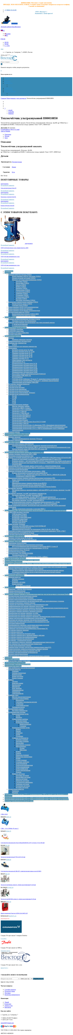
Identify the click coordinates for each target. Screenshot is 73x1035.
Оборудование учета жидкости (16, 98)
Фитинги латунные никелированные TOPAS (27, 280)
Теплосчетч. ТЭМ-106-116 (20, 413)
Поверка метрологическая (16, 591)
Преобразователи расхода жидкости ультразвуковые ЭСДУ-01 (28, 548)
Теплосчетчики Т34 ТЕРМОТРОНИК (20, 553)
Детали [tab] (7, 136)
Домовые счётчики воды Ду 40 (22, 355)
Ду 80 (14, 403)
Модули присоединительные (21, 697)
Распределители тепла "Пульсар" (19, 550)
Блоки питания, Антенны (16, 524)
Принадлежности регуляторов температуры (22, 346)
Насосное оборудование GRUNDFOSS (21, 444)
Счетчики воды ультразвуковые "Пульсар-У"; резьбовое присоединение (35, 380)
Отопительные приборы (20, 719)
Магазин (7, 81)
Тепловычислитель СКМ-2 (17, 551)
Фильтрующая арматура (16, 789)
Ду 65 (14, 401)
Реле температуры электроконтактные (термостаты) (25, 644)
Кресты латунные (21, 779)
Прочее (18, 731)
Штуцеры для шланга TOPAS (25, 300)
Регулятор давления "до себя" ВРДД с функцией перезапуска (36, 497)
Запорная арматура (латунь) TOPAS (20, 274)
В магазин (8, 1004)
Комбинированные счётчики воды (19, 341)
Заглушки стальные (22, 741)
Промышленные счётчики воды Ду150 (24, 370)
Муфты (18, 729)
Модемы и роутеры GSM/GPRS (18, 333)
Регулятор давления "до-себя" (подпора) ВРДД (27, 495)
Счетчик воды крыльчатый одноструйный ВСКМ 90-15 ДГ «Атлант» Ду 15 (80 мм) (23, 842)
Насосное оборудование (12, 442)
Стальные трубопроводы (20, 738)
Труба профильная (22, 768)
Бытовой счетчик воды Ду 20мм (22, 350)
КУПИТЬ (14, 23)
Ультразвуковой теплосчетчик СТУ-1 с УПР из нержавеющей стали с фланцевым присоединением (37, 799)
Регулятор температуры (19, 710)
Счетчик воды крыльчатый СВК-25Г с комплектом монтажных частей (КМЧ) (21, 871)
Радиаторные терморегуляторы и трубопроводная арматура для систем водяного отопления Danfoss (37, 594)
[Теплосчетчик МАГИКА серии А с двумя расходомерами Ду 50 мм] (5, 896)
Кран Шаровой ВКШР (23, 586)
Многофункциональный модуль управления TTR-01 (29, 485)
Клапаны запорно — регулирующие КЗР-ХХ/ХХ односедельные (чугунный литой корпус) (41, 461)
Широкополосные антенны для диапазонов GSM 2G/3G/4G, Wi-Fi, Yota (35, 529)
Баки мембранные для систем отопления (21, 668)
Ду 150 (14, 396)
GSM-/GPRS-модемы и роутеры (18, 512)
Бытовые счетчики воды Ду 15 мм (23, 351)
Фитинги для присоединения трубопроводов (23, 652)
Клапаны (15, 580)
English (8, 34)
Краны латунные (17, 676)
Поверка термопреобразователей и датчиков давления (22, 560)
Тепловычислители (18, 707)
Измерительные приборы (13, 336)
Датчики (11, 338)
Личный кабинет (6, 27)
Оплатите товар (10, 991)
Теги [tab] (6, 138)
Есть (13, 172)
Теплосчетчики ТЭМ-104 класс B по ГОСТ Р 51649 (29, 421)
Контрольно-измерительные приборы (17, 435)
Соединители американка (24, 782)
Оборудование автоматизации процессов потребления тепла (24, 452)
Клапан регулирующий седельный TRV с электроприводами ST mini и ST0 (36, 459)
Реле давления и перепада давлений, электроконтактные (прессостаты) (31, 642)
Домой (7, 1002)
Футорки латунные (22, 787)
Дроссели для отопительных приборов (20, 598)
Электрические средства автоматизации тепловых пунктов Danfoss (34, 486)
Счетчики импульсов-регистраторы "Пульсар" (23, 534)
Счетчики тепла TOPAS (20, 305)
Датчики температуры (15, 440)
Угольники (19, 736)
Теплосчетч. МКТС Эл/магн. (21, 408)
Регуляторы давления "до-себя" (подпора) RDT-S (28, 500)
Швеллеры (23, 750)
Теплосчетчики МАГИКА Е (21, 416)
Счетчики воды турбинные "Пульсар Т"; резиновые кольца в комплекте (35, 379)
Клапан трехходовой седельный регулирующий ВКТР (29, 473)
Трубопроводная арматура (13, 666)
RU (7, 35)
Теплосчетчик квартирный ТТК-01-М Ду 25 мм (13, 857)
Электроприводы (17, 693)
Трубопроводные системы (16, 712)
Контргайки (20, 743)
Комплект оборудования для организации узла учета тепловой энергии (31, 322)
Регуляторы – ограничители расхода (20, 640)
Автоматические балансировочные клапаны (22, 596)
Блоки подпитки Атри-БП (7, 205)
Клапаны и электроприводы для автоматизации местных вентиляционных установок (36, 601)
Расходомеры (12, 348)
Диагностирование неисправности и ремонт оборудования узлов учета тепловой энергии (37, 567)
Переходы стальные (22, 755)
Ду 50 (14, 399)
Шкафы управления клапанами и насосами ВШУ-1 (28, 509)
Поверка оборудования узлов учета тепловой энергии (25, 568)
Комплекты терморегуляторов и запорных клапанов (25, 611)
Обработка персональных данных (19, 86)
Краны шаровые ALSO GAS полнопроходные (23, 307)
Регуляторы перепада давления (18, 630)
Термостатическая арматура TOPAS (23, 315)
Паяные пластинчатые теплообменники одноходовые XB (27, 618)
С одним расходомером (19, 326)
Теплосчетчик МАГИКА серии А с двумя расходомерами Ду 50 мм (18, 899)
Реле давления (16, 688)
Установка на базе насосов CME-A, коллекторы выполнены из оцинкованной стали (43, 447)
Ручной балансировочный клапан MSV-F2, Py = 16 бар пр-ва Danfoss (34, 503)
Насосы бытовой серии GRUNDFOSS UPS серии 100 (29, 449)
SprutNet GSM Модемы (19, 521)
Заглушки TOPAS (21, 281)
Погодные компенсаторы (16, 623)
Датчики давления (14, 437)
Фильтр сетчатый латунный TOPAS (23, 278)
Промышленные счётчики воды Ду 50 (24, 363)
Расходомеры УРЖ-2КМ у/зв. (21, 375)
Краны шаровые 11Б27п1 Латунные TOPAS (26, 276)
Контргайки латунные (23, 777)
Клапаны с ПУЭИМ (18, 582)
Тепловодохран (17, 162)
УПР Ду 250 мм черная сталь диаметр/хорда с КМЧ (14, 248)
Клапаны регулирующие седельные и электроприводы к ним (28, 604)
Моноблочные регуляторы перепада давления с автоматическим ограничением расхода (36, 616)
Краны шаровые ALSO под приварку (20, 309)
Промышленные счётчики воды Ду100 (24, 368)
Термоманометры (17, 690)
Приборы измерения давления (22, 339)
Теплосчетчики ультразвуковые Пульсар (18, 664)
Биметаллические (25, 724)
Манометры (16, 686)
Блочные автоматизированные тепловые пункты (24, 319)
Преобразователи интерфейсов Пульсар (21, 533)
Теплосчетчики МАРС (19, 418)
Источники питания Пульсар (21, 527)
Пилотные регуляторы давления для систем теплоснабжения (28, 620)
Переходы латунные (22, 780)
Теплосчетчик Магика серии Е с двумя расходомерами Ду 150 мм (18, 885)
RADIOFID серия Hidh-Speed (21, 517)
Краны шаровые (17, 584)
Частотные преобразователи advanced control (19, 801)
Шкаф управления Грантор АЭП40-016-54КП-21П (14, 913)
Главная (3, 98)
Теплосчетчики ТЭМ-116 (20, 423)
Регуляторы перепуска (15, 632)
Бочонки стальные (22, 739)
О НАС (7, 80)
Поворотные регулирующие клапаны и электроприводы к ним (28, 621)
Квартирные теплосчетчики (17, 543)
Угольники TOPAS (22, 295)
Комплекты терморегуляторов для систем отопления (25, 609)
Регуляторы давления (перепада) (18, 384)
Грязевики (15, 791)
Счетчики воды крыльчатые (17, 389)
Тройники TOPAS (22, 293)
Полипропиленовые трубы (21, 727)
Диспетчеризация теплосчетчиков (16, 327)
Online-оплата (12, 85)
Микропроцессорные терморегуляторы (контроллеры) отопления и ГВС (31, 478)
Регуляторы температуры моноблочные (21, 639)
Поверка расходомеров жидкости (15, 558)
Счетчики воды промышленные (18, 394)
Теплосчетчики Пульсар (20, 420)
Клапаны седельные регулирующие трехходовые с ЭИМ (26, 471)
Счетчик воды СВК (14, 386)
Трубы (18, 715)
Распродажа (8, 657)
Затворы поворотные (19, 673)
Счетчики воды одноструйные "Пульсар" (21, 392)
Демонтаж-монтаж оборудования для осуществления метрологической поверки (38, 570)
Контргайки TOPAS (22, 283)
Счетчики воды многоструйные (18, 391)
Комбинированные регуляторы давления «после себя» (26, 606)
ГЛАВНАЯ (8, 78)
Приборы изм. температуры (17, 343)
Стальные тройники (22, 762)
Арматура (8, 273)
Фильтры (15, 792)
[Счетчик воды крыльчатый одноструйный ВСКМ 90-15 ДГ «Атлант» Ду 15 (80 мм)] (5, 840)
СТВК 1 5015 (4, 814)
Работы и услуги (10, 587)
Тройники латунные (22, 784)
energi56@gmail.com (7, 1023)
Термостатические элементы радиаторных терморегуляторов (28, 649)
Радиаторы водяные (22, 722)
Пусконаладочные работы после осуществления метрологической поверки (36, 572)
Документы (8, 83)
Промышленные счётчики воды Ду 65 (24, 365)
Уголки (22, 748)
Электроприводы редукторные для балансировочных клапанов (29, 656)
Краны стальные (17, 678)
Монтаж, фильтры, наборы (20, 406)
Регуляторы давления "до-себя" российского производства (27, 493)
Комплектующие (17, 683)
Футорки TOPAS (21, 298)
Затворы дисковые (18, 579)
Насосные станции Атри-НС (8, 197)
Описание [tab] (8, 134)
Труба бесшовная (21, 763)
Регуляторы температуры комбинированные (22, 637)
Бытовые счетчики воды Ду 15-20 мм (20, 538)
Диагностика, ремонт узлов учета (19, 661)
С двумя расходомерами (20, 324)
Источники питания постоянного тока (20, 456)
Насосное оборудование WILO (18, 450)
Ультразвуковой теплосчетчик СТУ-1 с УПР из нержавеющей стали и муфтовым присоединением (36, 798)
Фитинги (19, 717)
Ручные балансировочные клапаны (19, 645)
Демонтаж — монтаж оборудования (20, 589)
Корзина (18, 27)
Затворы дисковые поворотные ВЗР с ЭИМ (22, 454)
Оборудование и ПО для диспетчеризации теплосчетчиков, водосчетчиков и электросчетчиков (35, 510)
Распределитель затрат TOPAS (22, 303)
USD (6, 44)
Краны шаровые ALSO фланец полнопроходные (24, 310)
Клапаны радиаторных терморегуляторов (21, 603)
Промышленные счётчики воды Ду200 (24, 372)
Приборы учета (13, 695)
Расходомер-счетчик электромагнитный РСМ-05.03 (29, 374)
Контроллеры (16, 685)
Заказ (13, 27)
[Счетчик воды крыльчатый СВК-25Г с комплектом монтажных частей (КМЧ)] (5, 868)
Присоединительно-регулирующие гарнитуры (23, 627)
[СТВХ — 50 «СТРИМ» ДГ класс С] (5, 826)
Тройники (19, 733)
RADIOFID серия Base (15, 329)
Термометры (16, 692)
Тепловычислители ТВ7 (20, 555)
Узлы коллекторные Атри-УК (8, 188)
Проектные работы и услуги (17, 574)
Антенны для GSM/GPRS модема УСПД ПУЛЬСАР (29, 526)
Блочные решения (10, 317)
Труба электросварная (23, 770)
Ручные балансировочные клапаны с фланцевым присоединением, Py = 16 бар (34, 502)
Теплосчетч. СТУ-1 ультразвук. (22, 409)
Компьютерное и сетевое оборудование (17, 433)
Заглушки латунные (22, 775)
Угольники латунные (23, 786)
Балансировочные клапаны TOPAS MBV (25, 314)
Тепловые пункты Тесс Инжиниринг (24, 321)
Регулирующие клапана (16, 709)
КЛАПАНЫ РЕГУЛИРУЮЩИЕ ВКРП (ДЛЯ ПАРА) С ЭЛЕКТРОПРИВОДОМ (34, 466)
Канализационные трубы (20, 714)
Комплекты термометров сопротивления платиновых (25, 545)
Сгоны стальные (21, 760)
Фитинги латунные (18, 774)
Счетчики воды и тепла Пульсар (15, 662)
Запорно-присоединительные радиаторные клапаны (25, 599)
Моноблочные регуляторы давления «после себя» (24, 615)
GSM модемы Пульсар (19, 514)
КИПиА (11, 680)
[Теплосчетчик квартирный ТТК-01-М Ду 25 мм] (5, 854)
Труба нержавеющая (22, 767)
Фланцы (18, 772)
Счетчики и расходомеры (20, 698)
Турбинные (19, 703)
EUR (6, 42)
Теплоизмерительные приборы (18, 404)
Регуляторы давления (15, 488)
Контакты (8, 1007)
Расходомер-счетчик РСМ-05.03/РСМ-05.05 (22, 539)
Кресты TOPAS (21, 285)
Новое (14, 167)
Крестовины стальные (23, 745)
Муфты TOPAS (21, 286)
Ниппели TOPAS (21, 288)
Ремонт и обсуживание (12, 659)
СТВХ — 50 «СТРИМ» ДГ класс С (10, 828)
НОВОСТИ (8, 88)
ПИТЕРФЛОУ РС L (18, 362)
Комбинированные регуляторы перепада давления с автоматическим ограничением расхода (38, 608)
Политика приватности (12, 994)
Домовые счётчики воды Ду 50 (22, 356)
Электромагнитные (22, 705)
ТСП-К (14, 345)
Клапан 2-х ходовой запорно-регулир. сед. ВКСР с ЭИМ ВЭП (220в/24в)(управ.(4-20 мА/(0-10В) (39, 457)
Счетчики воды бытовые (16, 387)
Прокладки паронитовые (24, 756)
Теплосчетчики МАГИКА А (21, 415)
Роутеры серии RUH (15, 334)
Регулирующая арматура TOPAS (18, 312)
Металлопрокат (21, 746)
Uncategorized (9, 271)
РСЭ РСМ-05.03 (17, 377)
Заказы (10, 95)
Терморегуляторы (14, 432)
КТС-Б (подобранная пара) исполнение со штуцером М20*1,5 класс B (35, 546)
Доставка (8, 993)
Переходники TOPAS (23, 290)
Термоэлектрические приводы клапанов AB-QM (24, 651)
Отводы (18, 753)
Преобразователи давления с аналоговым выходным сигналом (28, 625)
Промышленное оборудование (14, 575)
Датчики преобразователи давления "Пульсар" (27, 439)
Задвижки (15, 671)
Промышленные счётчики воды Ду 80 (24, 367)
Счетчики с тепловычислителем (26, 702)
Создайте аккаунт (10, 989)
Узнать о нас (9, 1005)
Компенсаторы (17, 674)
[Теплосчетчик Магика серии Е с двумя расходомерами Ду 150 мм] (5, 882)
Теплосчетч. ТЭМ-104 (19, 411)
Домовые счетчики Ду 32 (20, 358)
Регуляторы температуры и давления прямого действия (26, 635)
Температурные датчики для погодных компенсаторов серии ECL (29, 647)
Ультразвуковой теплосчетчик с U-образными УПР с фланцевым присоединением (38, 425)
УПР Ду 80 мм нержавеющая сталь (10, 256)
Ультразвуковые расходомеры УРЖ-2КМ (25, 382)
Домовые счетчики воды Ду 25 (22, 353)
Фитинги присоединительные (18, 654)
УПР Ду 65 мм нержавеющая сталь (10, 265)
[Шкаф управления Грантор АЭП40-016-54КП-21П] (5, 910)
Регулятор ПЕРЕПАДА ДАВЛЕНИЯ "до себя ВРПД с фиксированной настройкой (39, 498)
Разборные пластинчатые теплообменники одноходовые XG (28, 628)
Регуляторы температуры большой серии (21, 633)
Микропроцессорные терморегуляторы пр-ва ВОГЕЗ (29, 483)
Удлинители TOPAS (22, 297)
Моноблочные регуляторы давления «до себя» (23, 613)
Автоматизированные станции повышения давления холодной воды (34, 445)
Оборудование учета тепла (13, 541)
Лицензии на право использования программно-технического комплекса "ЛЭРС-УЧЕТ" (37, 531)
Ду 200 (14, 398)
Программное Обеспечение (13, 562)
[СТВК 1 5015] (5, 811)
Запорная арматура (14, 577)
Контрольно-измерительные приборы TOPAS (23, 302)
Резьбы (18, 758)
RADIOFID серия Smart (16, 331)
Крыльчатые (20, 700)
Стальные (23, 726)
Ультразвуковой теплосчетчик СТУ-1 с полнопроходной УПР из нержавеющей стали (39, 427)
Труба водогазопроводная (24, 765)
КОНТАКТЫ (9, 90)
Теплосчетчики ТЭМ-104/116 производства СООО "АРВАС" (28, 556)
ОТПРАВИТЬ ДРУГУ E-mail (10, 129)
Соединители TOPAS (23, 292)
